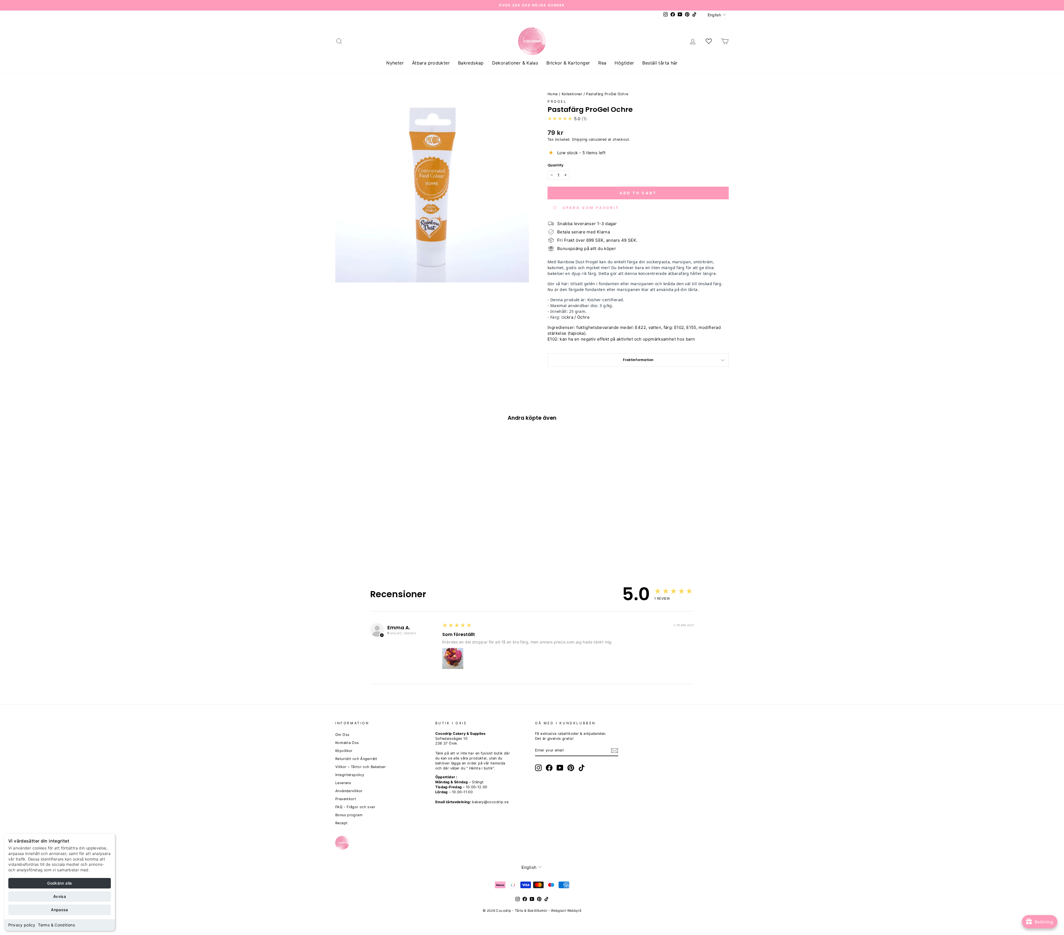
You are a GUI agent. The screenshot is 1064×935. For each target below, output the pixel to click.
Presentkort (345, 799)
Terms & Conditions (56, 925)
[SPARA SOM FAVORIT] (342, 521)
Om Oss (342, 735)
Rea (602, 63)
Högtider (624, 63)
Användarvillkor (349, 791)
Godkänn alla (59, 883)
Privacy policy (21, 925)
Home (553, 94)
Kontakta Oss (347, 743)
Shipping (579, 139)
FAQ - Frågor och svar (355, 807)
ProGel (557, 101)
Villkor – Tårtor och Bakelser (360, 767)
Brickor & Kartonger (568, 63)
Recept (341, 823)
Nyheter (395, 63)
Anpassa (59, 909)
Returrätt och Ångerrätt (356, 759)
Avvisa (59, 896)
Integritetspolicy (349, 775)
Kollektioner (572, 94)
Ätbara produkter (431, 63)
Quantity (555, 165)
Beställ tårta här (659, 63)
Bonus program (348, 815)
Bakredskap (471, 63)
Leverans (343, 783)
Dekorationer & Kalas (515, 63)
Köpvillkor (344, 751)
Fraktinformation (638, 359)
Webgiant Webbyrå (566, 910)
